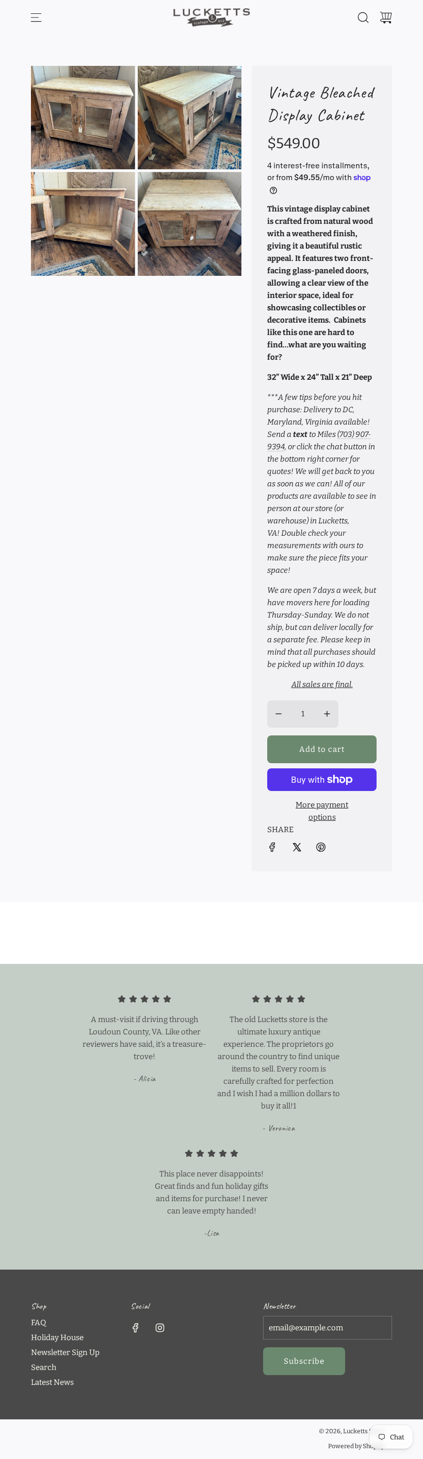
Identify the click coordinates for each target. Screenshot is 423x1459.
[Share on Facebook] (272, 849)
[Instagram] (160, 1327)
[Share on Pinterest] (321, 849)
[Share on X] (296, 849)
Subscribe (304, 1361)
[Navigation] (36, 17)
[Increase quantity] (327, 713)
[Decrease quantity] (278, 713)
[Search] (363, 17)
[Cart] (386, 17)
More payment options (322, 811)
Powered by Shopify (356, 1446)
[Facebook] (135, 1327)
